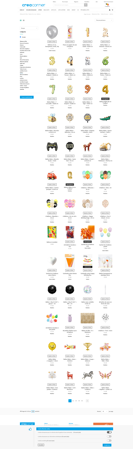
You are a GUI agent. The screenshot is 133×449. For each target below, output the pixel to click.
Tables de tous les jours (24, 83)
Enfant (73, 10)
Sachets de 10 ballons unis (87, 245)
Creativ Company (52, 50)
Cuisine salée (22, 47)
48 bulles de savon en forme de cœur (105, 302)
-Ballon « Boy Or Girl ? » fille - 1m (70, 302)
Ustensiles (22, 89)
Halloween (22, 52)
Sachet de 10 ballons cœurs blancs (52, 274)
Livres (21, 54)
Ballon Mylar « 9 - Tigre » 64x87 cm (88, 102)
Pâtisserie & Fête (85, 10)
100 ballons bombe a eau (70, 245)
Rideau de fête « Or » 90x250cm (88, 331)
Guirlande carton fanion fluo (70, 274)
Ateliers (54, 1)
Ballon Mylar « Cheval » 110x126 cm (87, 160)
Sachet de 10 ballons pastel (105, 245)
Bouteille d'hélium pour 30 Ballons (70, 331)
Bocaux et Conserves (24, 43)
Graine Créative (88, 248)
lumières (21, 78)
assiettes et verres (23, 71)
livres (21, 76)
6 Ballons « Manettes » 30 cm (52, 217)
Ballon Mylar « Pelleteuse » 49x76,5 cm (105, 160)
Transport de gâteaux (24, 87)
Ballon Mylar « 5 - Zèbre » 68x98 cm (88, 74)
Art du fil (53, 10)
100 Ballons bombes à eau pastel (52, 328)
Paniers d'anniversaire (108, 1)
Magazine (76, 1)
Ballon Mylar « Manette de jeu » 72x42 (52, 160)
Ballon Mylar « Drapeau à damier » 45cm (87, 131)
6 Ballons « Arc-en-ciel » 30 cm (70, 217)
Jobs (97, 1)
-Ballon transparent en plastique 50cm (105, 274)
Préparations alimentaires (25, 67)
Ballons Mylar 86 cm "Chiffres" (105, 102)
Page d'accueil (87, 14)
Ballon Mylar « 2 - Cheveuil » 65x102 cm (105, 45)
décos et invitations (24, 74)
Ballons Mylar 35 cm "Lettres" (70, 188)
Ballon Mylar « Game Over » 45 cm (70, 160)
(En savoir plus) (77, 432)
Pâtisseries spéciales (24, 61)
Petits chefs (22, 63)
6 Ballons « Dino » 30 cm (105, 188)
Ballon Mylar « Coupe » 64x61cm (87, 360)
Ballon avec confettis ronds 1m (88, 302)
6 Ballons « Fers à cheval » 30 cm (105, 217)
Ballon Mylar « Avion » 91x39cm (69, 360)
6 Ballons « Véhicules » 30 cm (87, 188)
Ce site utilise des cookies (44, 429)
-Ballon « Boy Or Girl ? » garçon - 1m (52, 302)
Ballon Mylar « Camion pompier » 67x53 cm (52, 188)
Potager (21, 65)
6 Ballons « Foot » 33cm (105, 330)
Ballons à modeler (52, 242)
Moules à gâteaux (23, 56)
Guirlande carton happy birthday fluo (87, 274)
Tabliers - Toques (23, 85)
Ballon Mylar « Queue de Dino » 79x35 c (105, 131)
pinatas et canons (23, 80)
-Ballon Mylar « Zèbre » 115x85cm (87, 388)
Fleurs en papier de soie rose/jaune (70, 45)
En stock (24, 37)
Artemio (69, 279)
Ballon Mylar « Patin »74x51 (105, 360)
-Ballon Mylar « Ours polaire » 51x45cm (52, 388)
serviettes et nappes (24, 82)
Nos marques (65, 1)
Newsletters (87, 1)
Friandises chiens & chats (25, 50)
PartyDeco (88, 50)
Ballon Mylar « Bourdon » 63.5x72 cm (52, 131)
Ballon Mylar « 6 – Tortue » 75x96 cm (105, 74)
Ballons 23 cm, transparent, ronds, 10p (52, 45)
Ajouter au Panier (52, 41)
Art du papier (61, 10)
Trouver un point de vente (26, 97)
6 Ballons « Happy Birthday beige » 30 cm (87, 217)
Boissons (22, 45)
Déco (68, 10)
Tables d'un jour (104, 14)
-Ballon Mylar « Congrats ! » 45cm (52, 360)
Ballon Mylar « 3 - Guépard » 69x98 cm (52, 74)
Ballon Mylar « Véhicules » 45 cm (70, 131)
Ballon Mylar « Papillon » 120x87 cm (105, 388)
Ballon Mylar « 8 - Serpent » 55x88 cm (70, 102)
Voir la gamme (105, 98)
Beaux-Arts (46, 10)
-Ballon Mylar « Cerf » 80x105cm (70, 388)
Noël (21, 58)
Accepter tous (107, 445)
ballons (21, 72)
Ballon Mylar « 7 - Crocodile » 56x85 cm (52, 102)
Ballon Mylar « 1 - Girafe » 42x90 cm (88, 45)
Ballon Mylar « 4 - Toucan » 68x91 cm (69, 74)
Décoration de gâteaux (24, 48)
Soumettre (41, 445)
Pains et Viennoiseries (24, 59)
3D (78, 10)
